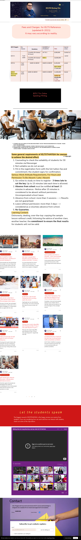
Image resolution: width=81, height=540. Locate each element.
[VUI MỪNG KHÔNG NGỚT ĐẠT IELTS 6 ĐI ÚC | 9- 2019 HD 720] (40, 446)
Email (13, 527)
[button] (46, 15)
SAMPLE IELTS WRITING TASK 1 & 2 (5, 295)
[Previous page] (26, 396)
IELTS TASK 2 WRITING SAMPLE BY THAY (5, 254)
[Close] (79, 538)
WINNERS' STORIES (25, 321)
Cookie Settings (68, 538)
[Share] (58, 429)
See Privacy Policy (51, 538)
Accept (75, 538)
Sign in (65, 429)
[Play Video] (33, 470)
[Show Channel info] (61, 429)
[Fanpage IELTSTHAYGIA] (39, 512)
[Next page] (34, 396)
